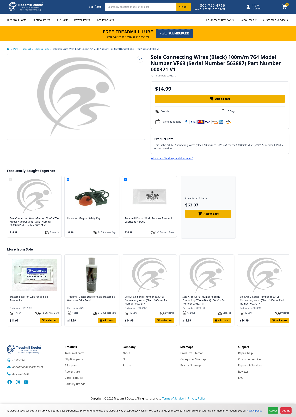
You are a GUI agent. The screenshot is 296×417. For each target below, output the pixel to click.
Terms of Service (173, 398)
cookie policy (254, 410)
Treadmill (26, 49)
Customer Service (274, 20)
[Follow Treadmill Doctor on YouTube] (26, 382)
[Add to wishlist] (140, 59)
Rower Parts (82, 20)
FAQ (240, 378)
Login (255, 5)
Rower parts (73, 371)
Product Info (164, 139)
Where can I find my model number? (172, 158)
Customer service (249, 359)
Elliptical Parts (41, 20)
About (126, 353)
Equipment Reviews (219, 20)
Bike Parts (62, 20)
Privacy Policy (196, 398)
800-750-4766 (212, 5)
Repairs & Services (250, 365)
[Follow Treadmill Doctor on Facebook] (9, 382)
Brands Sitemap (190, 365)
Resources (247, 20)
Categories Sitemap (193, 359)
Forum (126, 365)
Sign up (256, 8)
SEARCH (183, 7)
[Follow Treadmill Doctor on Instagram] (18, 382)
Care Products (104, 20)
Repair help (245, 353)
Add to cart (222, 99)
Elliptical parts (74, 359)
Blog (125, 359)
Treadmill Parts (16, 20)
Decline (285, 410)
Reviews (243, 371)
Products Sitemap (192, 353)
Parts (15, 49)
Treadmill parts (74, 353)
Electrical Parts (42, 49)
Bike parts (71, 365)
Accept (273, 410)
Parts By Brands (75, 384)
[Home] (8, 49)
